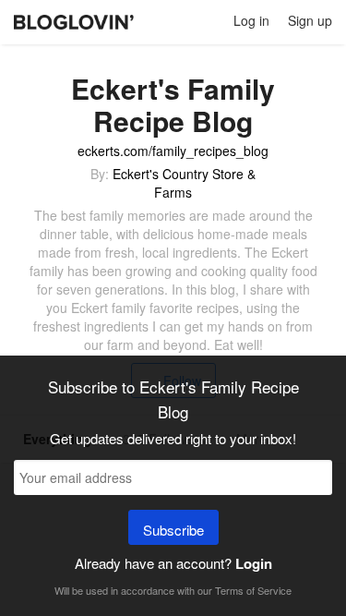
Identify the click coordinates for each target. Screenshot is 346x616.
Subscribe (173, 529)
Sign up (310, 20)
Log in (251, 20)
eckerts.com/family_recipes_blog (173, 150)
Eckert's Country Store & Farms (184, 182)
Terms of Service (253, 590)
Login (253, 563)
